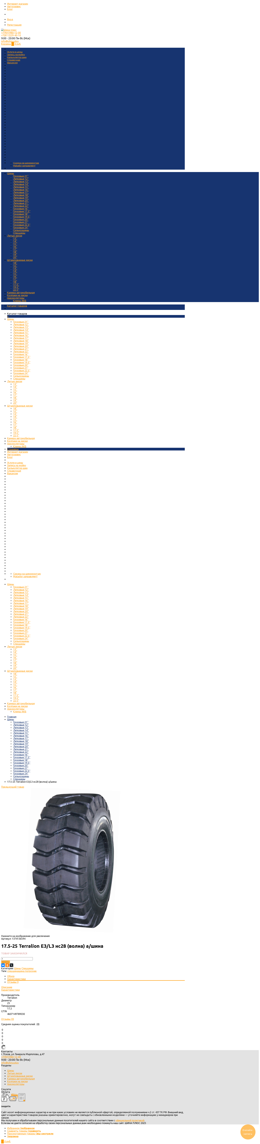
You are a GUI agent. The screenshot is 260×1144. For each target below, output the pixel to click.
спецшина (13, 971)
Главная (11, 716)
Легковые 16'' (21, 189)
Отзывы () (7, 1019)
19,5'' (16, 287)
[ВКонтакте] (3, 965)
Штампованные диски (20, 260)
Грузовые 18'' (20, 214)
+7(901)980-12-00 (11, 32)
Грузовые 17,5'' (21, 211)
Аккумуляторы (15, 298)
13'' (15, 238)
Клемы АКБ (19, 300)
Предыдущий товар (12, 786)
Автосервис (14, 6)
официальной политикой (129, 1120)
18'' (15, 252)
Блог (10, 9)
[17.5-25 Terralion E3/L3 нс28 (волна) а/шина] (74, 933)
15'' (15, 243)
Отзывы (13, 982)
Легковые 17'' (21, 192)
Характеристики (16, 979)
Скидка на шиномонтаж (26, 163)
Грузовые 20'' (20, 219)
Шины (10, 173)
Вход (10, 19)
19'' (15, 254)
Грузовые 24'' (20, 227)
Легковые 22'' (21, 206)
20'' (15, 257)
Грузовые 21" (20, 222)
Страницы (13, 449)
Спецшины (19, 233)
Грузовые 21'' (20, 176)
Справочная (13, 60)
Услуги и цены (15, 52)
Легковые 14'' (21, 184)
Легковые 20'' (21, 200)
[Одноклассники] (7, 965)
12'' (15, 265)
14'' (15, 241)
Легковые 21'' (21, 203)
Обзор (10, 976)
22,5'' (16, 290)
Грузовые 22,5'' (21, 225)
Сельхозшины (21, 230)
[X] (11, 965)
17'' (15, 249)
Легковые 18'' (21, 195)
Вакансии (12, 62)
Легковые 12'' (21, 178)
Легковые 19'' (21, 197)
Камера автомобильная (21, 292)
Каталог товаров (17, 305)
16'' (15, 246)
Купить (5, 962)
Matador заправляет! (24, 165)
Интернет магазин (17, 3)
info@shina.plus (10, 41)
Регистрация (14, 24)
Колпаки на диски (17, 295)
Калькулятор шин (16, 57)
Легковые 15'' (21, 187)
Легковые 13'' (21, 181)
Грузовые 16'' (20, 208)
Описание (6, 987)
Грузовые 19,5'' (21, 216)
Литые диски (14, 235)
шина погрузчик (28, 971)
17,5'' (16, 284)
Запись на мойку (16, 54)
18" (15, 281)
